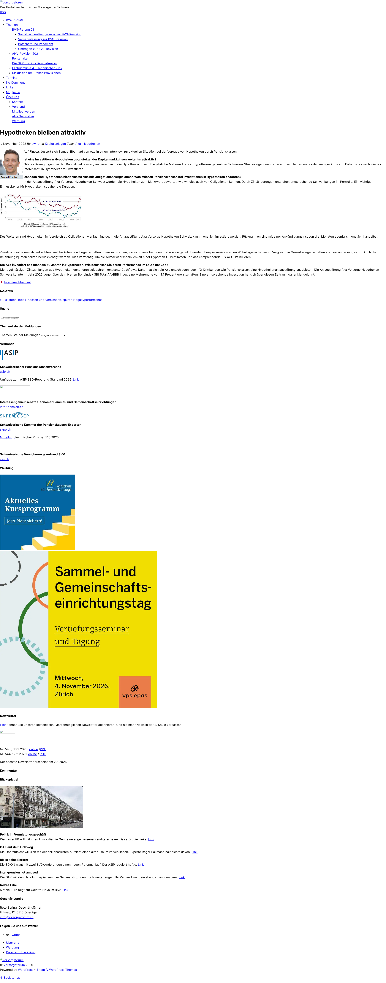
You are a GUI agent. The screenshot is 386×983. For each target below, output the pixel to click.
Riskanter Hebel (12, 300)
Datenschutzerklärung (21, 952)
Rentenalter (20, 58)
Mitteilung (7, 437)
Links (9, 87)
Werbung (18, 121)
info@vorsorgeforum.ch (16, 917)
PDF (43, 749)
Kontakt (17, 102)
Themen (12, 25)
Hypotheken (91, 144)
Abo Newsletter (23, 116)
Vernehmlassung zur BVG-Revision (43, 39)
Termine (11, 78)
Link (76, 379)
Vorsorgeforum (14, 965)
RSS (3, 12)
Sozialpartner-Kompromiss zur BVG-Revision (49, 34)
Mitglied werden (23, 111)
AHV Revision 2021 (25, 53)
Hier (3, 725)
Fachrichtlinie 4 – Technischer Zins (37, 68)
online (33, 749)
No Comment (15, 82)
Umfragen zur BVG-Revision (38, 49)
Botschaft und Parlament (35, 44)
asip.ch (5, 371)
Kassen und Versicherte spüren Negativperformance (64, 300)
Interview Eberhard (17, 282)
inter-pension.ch (11, 407)
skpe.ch (5, 429)
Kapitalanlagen (55, 144)
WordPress (25, 970)
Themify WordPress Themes (57, 970)
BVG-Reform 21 (23, 29)
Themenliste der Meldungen (20, 335)
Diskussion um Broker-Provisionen (36, 73)
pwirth (36, 144)
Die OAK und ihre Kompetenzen (34, 63)
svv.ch (4, 459)
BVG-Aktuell (15, 20)
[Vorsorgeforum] (12, 2)
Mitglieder (13, 92)
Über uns (12, 97)
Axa (78, 144)
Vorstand (18, 106)
